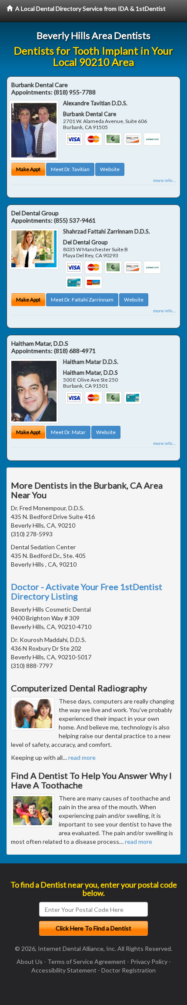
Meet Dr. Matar (68, 432)
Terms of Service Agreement (86, 961)
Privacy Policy (148, 961)
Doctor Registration (128, 970)
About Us (30, 961)
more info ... (164, 180)
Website (110, 169)
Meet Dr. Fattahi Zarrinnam (82, 299)
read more (82, 757)
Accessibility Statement (64, 970)
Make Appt (28, 169)
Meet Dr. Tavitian (70, 169)
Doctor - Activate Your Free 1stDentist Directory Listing (86, 591)
